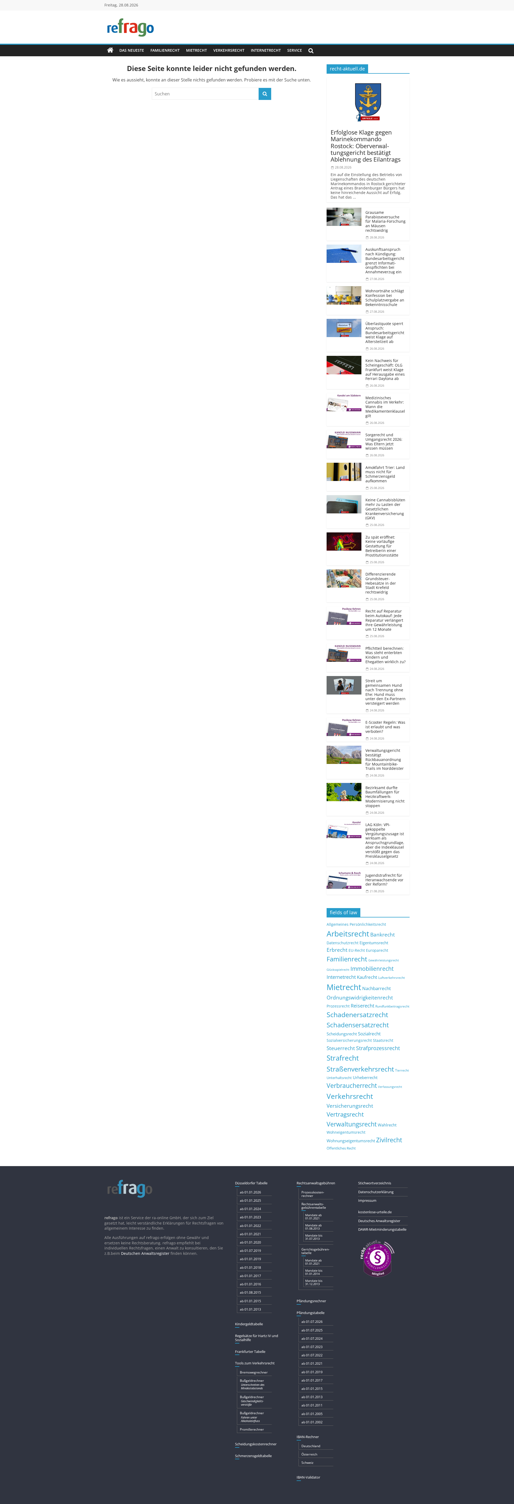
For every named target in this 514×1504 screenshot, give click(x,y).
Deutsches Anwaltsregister (379, 1220)
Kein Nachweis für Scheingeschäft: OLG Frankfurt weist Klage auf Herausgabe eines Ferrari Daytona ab (385, 369)
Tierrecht (402, 1070)
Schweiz (307, 1462)
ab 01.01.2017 (250, 1276)
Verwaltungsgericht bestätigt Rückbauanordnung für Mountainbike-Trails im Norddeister (384, 759)
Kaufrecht (367, 977)
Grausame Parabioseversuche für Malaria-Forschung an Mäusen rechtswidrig (385, 221)
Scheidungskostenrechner (256, 1444)
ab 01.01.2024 (250, 1209)
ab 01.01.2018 (250, 1267)
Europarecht (377, 950)
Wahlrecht (387, 1125)
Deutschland (310, 1446)
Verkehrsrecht (228, 50)
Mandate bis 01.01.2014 (313, 1272)
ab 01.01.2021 (250, 1234)
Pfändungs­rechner (311, 1300)
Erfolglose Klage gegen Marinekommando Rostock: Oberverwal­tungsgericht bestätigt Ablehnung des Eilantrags (365, 145)
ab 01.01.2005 (312, 1414)
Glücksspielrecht (338, 970)
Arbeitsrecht (348, 933)
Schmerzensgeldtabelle (253, 1455)
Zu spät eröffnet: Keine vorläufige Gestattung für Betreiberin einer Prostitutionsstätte (381, 546)
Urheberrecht (365, 1077)
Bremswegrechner (254, 1372)
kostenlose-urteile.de (375, 1212)
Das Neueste (131, 50)
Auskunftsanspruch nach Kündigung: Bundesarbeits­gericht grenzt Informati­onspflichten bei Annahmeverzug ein (384, 260)
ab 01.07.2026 (312, 1321)
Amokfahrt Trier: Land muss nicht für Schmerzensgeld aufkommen (385, 474)
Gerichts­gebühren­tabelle (315, 1251)
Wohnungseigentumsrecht (351, 1140)
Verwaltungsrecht (352, 1124)
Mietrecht (196, 50)
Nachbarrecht (376, 988)
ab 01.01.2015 (250, 1301)
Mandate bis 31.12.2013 (313, 1282)
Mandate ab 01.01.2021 (313, 1216)
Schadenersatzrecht (357, 1014)
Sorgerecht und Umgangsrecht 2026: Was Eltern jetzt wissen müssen (383, 441)
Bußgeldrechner (252, 1384)
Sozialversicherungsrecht (349, 1040)
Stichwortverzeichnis (374, 1183)
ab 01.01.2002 (312, 1422)
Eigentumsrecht (374, 942)
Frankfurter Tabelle (250, 1351)
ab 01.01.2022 (250, 1225)
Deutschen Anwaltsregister (145, 1253)
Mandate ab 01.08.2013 (313, 1226)
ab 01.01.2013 (250, 1309)
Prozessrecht (338, 1006)
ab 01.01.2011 (312, 1405)
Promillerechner (252, 1429)
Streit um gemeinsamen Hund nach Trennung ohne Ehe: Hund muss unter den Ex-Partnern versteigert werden (385, 692)
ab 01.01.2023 (250, 1217)
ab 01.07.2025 (312, 1330)
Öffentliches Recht (341, 1148)
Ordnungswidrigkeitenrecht (360, 997)
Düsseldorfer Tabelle (251, 1183)
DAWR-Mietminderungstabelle (382, 1229)
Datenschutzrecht (342, 942)
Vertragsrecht (345, 1114)
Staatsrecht (383, 1040)
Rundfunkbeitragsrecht (392, 1006)
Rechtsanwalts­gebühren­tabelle (313, 1206)
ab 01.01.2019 (250, 1259)
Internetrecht (266, 50)
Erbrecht (337, 949)
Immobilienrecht (372, 968)
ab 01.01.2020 (250, 1242)
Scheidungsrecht (342, 1034)
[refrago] (110, 50)
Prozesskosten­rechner (312, 1194)
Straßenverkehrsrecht (360, 1068)
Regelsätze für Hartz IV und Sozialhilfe (256, 1337)
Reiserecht (362, 1005)
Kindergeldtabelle (249, 1324)
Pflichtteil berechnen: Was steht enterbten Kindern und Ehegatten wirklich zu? (385, 655)
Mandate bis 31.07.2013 (313, 1237)
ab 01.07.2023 (312, 1347)
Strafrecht (343, 1058)
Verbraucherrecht (352, 1085)
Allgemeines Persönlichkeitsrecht (356, 924)
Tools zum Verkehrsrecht (255, 1363)
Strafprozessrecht (378, 1048)
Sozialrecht (369, 1034)
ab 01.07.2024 (312, 1338)
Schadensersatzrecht (358, 1024)
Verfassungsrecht (390, 1087)
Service (294, 50)
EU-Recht (357, 950)
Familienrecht (165, 50)
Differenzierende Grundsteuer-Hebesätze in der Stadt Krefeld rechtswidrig (380, 583)
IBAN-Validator (308, 1477)
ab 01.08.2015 (250, 1292)
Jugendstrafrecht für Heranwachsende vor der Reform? (384, 880)
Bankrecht (382, 934)
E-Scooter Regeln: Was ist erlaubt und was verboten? (385, 727)
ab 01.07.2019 (250, 1250)
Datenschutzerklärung (376, 1191)
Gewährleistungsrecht (383, 960)
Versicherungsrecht (350, 1105)
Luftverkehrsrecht (391, 977)
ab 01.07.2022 (312, 1355)
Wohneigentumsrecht (346, 1132)
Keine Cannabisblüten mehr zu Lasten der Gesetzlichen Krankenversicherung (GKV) (385, 508)
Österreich (309, 1454)
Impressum (367, 1200)
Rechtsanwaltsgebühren (316, 1183)
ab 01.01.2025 (250, 1200)
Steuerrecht (341, 1048)
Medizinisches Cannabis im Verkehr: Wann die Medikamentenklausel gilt (385, 406)
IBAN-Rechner (308, 1436)
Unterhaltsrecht (339, 1078)
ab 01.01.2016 (250, 1284)
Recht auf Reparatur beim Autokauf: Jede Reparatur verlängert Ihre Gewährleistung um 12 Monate (384, 620)
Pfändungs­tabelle (310, 1312)
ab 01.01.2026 (250, 1192)
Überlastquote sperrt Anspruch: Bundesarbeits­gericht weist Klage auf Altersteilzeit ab (384, 332)
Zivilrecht (389, 1140)
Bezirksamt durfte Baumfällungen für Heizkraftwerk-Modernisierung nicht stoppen (385, 796)
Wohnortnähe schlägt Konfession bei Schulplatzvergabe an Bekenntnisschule (384, 297)
